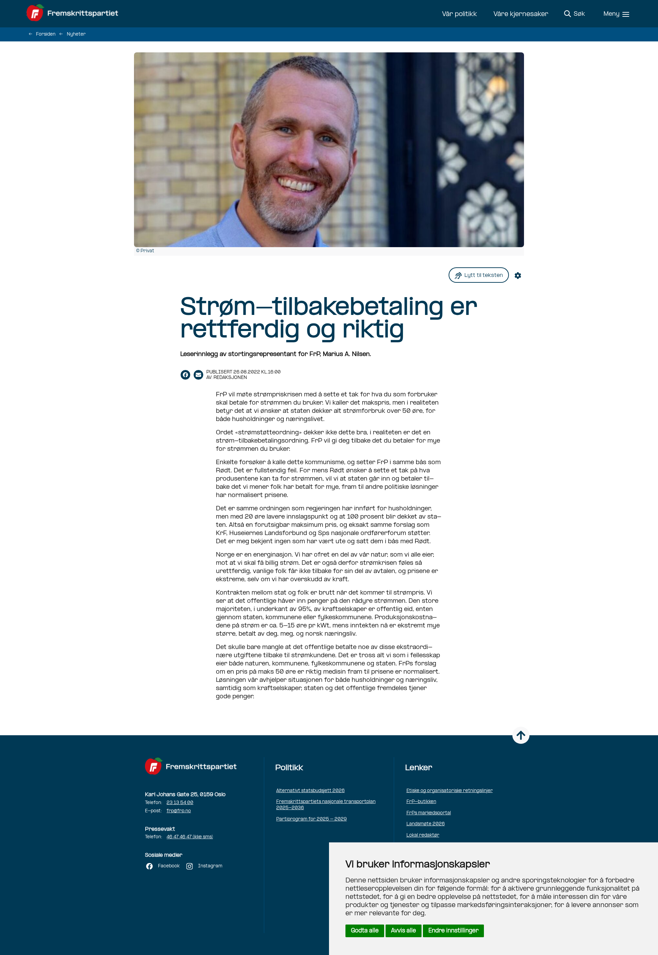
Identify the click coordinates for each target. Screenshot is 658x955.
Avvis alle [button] (403, 931)
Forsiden (46, 34)
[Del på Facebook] (185, 375)
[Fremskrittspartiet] (74, 13)
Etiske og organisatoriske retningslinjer (449, 791)
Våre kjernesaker (521, 14)
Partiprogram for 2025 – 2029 (311, 819)
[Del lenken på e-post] (198, 375)
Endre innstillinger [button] (453, 931)
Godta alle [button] (365, 931)
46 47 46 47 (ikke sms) (190, 837)
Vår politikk (459, 14)
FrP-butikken (421, 802)
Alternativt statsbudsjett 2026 (310, 791)
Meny (612, 14)
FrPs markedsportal (428, 813)
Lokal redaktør (422, 835)
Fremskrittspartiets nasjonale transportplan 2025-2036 (326, 805)
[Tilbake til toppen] (520, 735)
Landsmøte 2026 (425, 824)
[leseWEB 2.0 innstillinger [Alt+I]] (519, 275)
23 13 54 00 (180, 803)
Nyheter (76, 34)
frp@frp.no (179, 811)
